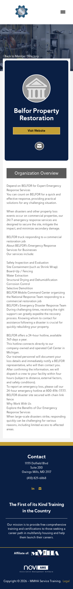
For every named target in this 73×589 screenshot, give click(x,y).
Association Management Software (36, 571)
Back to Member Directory (21, 56)
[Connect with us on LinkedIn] (33, 489)
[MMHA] (45, 553)
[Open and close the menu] (54, 12)
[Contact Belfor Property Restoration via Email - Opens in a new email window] (39, 146)
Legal (66, 581)
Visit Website (36, 131)
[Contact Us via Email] (40, 489)
